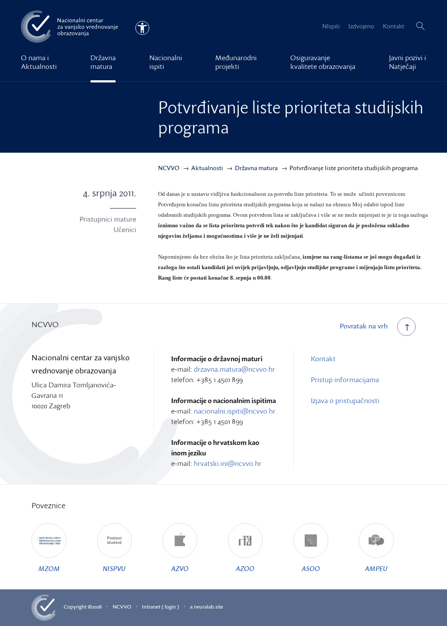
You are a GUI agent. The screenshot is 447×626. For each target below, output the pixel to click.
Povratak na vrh (364, 326)
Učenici (124, 229)
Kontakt (393, 26)
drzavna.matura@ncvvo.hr (234, 369)
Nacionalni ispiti (165, 62)
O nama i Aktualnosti (39, 62)
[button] (420, 26)
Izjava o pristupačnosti (345, 400)
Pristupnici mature (107, 219)
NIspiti (331, 26)
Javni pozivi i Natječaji (407, 62)
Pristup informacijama (345, 379)
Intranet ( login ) (160, 606)
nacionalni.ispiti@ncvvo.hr (234, 411)
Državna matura (103, 62)
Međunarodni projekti (236, 62)
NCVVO (122, 606)
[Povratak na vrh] (406, 327)
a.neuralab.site (206, 606)
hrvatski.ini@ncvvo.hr (227, 463)
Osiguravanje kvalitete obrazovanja (322, 62)
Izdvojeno (361, 26)
